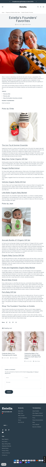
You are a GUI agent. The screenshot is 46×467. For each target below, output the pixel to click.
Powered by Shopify (6, 462)
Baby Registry (5, 439)
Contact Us (4, 455)
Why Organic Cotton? (38, 413)
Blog (34, 422)
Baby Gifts (20, 411)
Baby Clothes (21, 415)
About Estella (36, 411)
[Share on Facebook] (7, 322)
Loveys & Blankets (22, 417)
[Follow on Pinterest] (9, 430)
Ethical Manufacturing (38, 415)
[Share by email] (16, 322)
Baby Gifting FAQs (6, 443)
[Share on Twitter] (10, 322)
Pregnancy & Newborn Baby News (13, 12)
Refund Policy (5, 448)
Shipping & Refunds (6, 446)
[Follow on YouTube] (3, 432)
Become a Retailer (37, 426)
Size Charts (4, 441)
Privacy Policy (30, 371)
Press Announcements (38, 420)
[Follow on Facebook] (3, 430)
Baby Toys (20, 413)
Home (3, 12)
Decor (19, 420)
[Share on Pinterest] (13, 322)
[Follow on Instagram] (6, 430)
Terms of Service (6, 452)
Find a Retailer (36, 424)
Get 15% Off (21, 422)
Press (34, 417)
